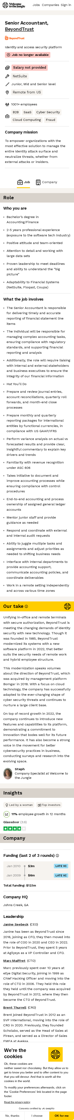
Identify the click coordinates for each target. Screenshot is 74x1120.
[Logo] (13, 5)
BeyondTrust (19, 29)
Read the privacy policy (17, 1102)
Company (49, 182)
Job (27, 182)
